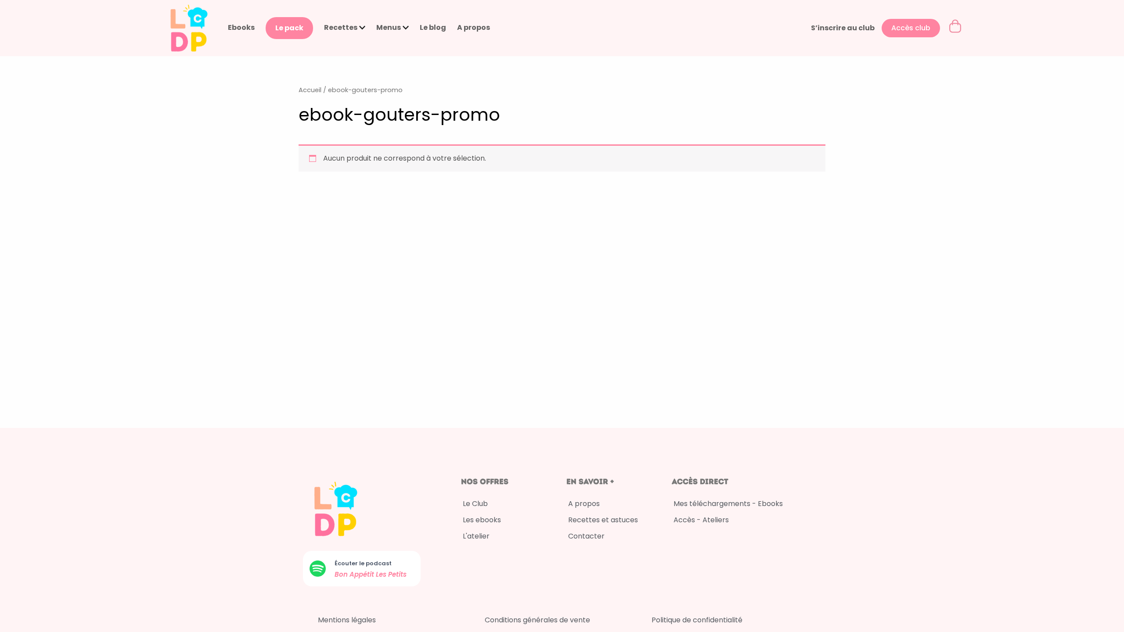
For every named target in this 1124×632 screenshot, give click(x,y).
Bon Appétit (355, 574)
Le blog (433, 27)
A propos (473, 27)
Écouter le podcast (363, 563)
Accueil (310, 90)
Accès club (910, 28)
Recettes (340, 27)
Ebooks (241, 27)
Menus (388, 27)
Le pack (289, 28)
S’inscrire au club (843, 28)
